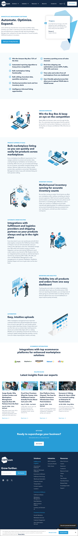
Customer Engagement (39, 520)
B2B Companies (52, 461)
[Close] (75, 532)
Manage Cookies (53, 532)
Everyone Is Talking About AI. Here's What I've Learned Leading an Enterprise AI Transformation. (67, 397)
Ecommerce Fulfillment (39, 474)
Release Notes (63, 483)
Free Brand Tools (64, 481)
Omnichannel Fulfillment (37, 466)
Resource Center (64, 471)
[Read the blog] (10, 385)
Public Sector (51, 466)
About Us (44, 3)
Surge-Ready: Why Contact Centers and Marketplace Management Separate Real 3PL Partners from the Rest (10, 398)
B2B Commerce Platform (37, 504)
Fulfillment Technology (39, 476)
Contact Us (53, 3)
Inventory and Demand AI (39, 508)
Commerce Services (39, 512)
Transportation (37, 484)
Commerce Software (39, 492)
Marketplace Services (39, 517)
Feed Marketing (37, 501)
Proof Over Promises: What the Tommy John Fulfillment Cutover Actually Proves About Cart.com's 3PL (29, 397)
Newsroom (63, 466)
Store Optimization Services (38, 523)
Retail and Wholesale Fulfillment (39, 470)
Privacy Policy (21, 534)
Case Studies (63, 478)
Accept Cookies (63, 532)
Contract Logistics (38, 486)
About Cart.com (64, 461)
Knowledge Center (65, 485)
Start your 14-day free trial (10, 41)
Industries (51, 458)
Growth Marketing (38, 515)
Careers (62, 463)
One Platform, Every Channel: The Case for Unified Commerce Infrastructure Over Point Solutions (48, 397)
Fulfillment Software (38, 495)
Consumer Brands (52, 463)
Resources (64, 458)
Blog (61, 476)
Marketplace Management (37, 498)
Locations (36, 488)
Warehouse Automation (39, 479)
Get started (72, 3)
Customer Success (38, 481)
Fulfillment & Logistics (37, 462)
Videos (62, 473)
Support (62, 488)
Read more (5, 418)
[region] (39, 532)
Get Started (21, 473)
